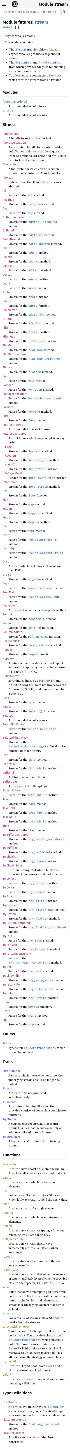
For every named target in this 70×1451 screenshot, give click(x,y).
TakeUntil (9, 808)
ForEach (8, 385)
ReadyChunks (11, 641)
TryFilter (8, 896)
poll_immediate (38, 636)
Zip (5, 1020)
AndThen (8, 199)
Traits (8, 1061)
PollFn (7, 623)
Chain (6, 248)
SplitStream (10, 781)
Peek (6, 583)
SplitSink (9, 772)
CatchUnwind (11, 239)
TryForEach (10, 945)
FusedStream (11, 1071)
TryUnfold (9, 993)
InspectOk (9, 464)
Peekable (9, 605)
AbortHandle (11, 133)
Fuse (6, 416)
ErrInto (7, 319)
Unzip (6, 1011)
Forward (8, 407)
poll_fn (7, 1226)
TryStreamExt (11, 1136)
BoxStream (10, 1402)
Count (6, 283)
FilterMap (9, 336)
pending (8, 1212)
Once (6, 561)
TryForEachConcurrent (17, 953)
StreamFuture (12, 790)
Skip (5, 755)
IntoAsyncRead (12, 473)
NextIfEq (8, 548)
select (7, 1287)
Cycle (6, 292)
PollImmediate (12, 632)
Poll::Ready (42, 1248)
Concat (7, 274)
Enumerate (10, 310)
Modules (10, 92)
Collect (7, 266)
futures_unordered (15, 101)
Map (5, 500)
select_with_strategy (16, 1326)
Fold (5, 376)
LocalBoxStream (13, 1433)
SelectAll (8, 715)
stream (41, 22)
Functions (11, 1155)
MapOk (7, 517)
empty (7, 1177)
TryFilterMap (11, 905)
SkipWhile (9, 764)
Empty (7, 301)
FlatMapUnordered (15, 354)
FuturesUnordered (15, 433)
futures (25, 22)
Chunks (7, 257)
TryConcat (9, 887)
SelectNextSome (13, 724)
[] (17, 27)
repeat (7, 1256)
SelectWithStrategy (15, 737)
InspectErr (9, 455)
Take (6, 799)
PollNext (8, 1043)
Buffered (8, 230)
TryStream (9, 1119)
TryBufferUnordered (16, 834)
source (8, 27)
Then (6, 826)
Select (7, 706)
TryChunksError (12, 865)
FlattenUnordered (14, 1419)
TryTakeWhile (11, 984)
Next (6, 526)
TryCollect (9, 878)
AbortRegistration (14, 142)
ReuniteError (11, 676)
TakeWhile (9, 817)
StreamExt (9, 1101)
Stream (7, 1088)
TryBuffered (10, 848)
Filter (6, 327)
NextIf (7, 535)
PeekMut (8, 592)
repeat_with (10, 1269)
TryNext (8, 967)
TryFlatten (9, 914)
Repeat (7, 649)
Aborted (8, 177)
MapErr (7, 508)
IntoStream (10, 482)
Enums (9, 1034)
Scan (6, 698)
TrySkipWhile (11, 975)
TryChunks (9, 856)
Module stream (53, 4)
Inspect (7, 446)
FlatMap (8, 345)
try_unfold (9, 1361)
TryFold (7, 936)
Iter (5, 491)
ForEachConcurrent (15, 394)
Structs (9, 124)
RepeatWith (10, 658)
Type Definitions (17, 1393)
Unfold (7, 1002)
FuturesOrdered (13, 424)
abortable (9, 1164)
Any (5, 208)
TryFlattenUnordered (16, 923)
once (6, 1204)
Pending (8, 614)
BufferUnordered (14, 217)
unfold (7, 1374)
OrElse (7, 574)
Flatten (7, 367)
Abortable (9, 164)
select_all (9, 110)
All (4, 190)
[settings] (64, 12)
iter (5, 1190)
